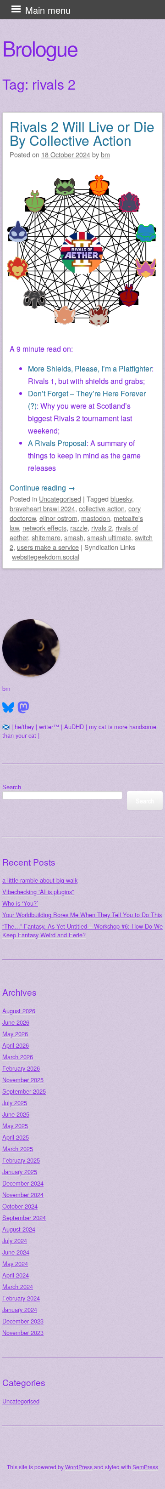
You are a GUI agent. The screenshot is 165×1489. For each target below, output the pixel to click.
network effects (44, 527)
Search (11, 786)
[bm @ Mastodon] (23, 707)
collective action (102, 508)
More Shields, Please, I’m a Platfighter (90, 368)
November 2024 (23, 1194)
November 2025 (23, 1079)
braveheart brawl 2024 (42, 508)
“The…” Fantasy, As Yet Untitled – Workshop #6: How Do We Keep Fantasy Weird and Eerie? (82, 930)
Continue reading (42, 487)
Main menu (48, 10)
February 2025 (21, 1160)
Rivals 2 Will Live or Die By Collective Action (82, 133)
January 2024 (19, 1309)
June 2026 (15, 1022)
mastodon (95, 518)
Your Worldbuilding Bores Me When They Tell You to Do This (82, 914)
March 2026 (17, 1056)
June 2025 (15, 1114)
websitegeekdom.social (45, 556)
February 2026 (21, 1068)
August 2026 (18, 1010)
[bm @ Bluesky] (8, 707)
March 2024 (17, 1286)
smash (73, 537)
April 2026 (15, 1045)
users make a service (48, 547)
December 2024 (23, 1183)
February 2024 (21, 1298)
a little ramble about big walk (39, 880)
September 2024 (24, 1217)
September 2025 (24, 1091)
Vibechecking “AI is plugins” (38, 891)
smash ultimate (109, 537)
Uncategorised (60, 498)
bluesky (121, 498)
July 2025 (14, 1102)
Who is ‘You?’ (20, 903)
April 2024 (15, 1275)
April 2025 (15, 1137)
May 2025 (15, 1125)
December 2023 (23, 1321)
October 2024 (20, 1206)
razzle (79, 527)
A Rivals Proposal (57, 443)
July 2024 (14, 1240)
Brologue (39, 48)
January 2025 (19, 1171)
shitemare (46, 537)
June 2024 (15, 1252)
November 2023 (23, 1332)
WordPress (79, 1467)
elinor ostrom (58, 518)
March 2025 (17, 1148)
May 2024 (15, 1263)
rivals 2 (101, 527)
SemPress (145, 1467)
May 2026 (15, 1033)
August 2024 (18, 1229)
